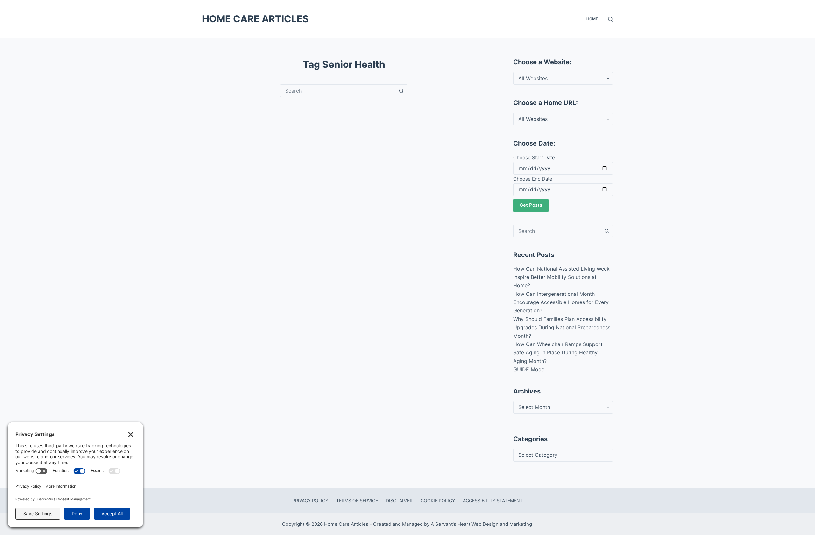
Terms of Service (357, 500)
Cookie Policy (438, 500)
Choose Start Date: (534, 158)
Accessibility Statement (493, 500)
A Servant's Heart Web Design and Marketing (482, 524)
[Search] (610, 19)
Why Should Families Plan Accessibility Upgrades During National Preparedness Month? (561, 327)
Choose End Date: (533, 179)
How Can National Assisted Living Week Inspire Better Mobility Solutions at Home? (561, 277)
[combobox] (337, 90)
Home (592, 19)
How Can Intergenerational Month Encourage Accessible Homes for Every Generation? (561, 302)
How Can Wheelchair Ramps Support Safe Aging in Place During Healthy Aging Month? (558, 352)
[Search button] (401, 91)
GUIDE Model (529, 369)
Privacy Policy (310, 500)
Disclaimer (399, 500)
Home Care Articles (255, 18)
